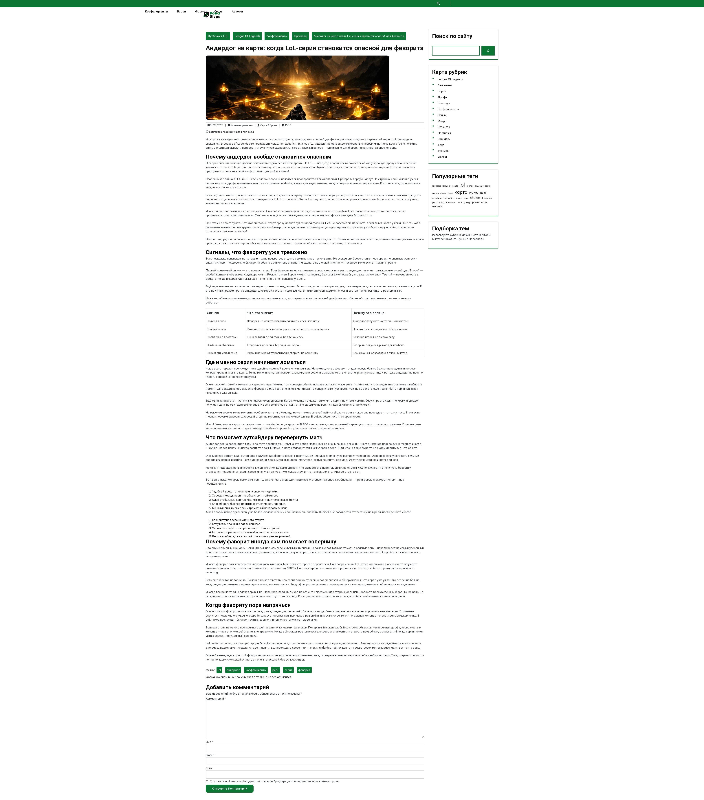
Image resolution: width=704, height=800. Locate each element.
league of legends (450, 186)
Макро (442, 121)
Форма (200, 11)
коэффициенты (256, 670)
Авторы (237, 11)
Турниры (443, 150)
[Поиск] (488, 51)
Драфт (442, 97)
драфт (443, 193)
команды (477, 192)
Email (210, 755)
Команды (444, 103)
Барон (181, 11)
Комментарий (216, 698)
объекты (476, 198)
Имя (209, 742)
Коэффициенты (156, 11)
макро (459, 198)
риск (275, 670)
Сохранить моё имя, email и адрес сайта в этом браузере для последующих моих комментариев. (274, 781)
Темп (441, 145)
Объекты (444, 127)
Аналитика (445, 85)
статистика (450, 202)
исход (450, 193)
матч (465, 198)
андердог (233, 670)
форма (484, 202)
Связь (218, 11)
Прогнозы (300, 36)
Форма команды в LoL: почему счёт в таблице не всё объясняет (249, 677)
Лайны (442, 115)
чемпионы (437, 206)
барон (488, 186)
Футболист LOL (218, 36)
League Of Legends (247, 36)
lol (219, 670)
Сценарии (444, 139)
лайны (451, 198)
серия (288, 670)
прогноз (488, 198)
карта (461, 192)
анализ (470, 186)
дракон (435, 193)
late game (436, 186)
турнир (466, 202)
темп (459, 202)
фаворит (304, 670)
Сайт (209, 768)
